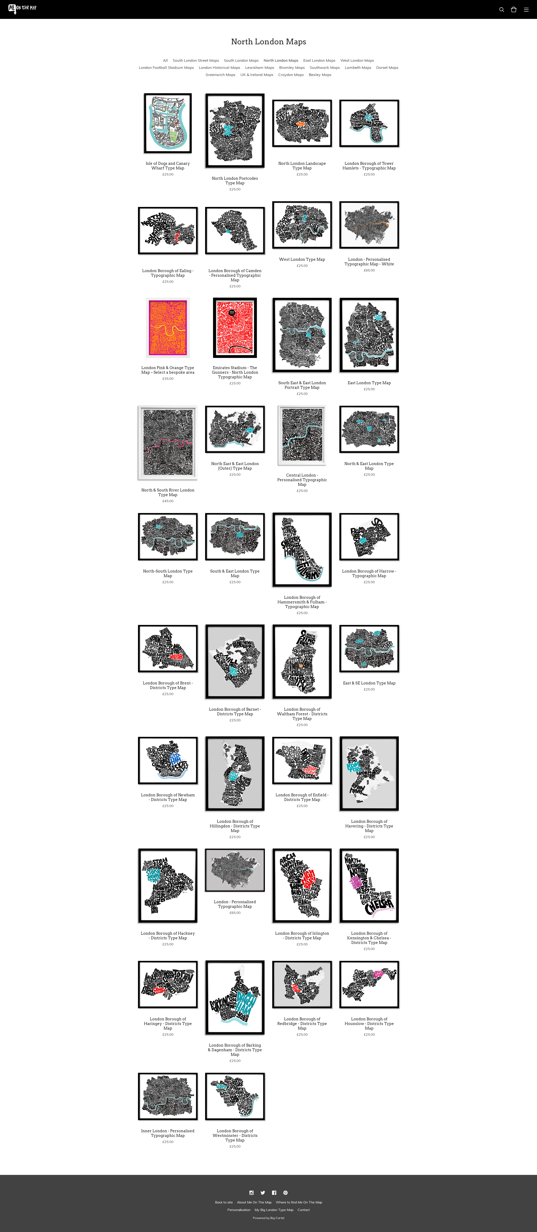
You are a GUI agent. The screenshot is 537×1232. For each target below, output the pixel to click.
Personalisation (238, 1210)
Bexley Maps (320, 74)
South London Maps (241, 60)
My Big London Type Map (274, 1210)
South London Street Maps (196, 60)
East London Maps (319, 60)
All (165, 60)
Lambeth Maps (358, 67)
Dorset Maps (387, 67)
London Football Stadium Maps (166, 67)
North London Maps (281, 60)
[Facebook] (274, 1193)
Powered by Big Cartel (268, 1218)
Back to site (224, 1202)
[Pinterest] (285, 1193)
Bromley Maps (292, 67)
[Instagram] (251, 1193)
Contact (304, 1210)
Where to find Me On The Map (299, 1202)
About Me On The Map (254, 1202)
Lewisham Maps (259, 67)
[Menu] (526, 9)
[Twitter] (263, 1193)
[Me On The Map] (22, 9)
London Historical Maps (219, 67)
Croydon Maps (291, 74)
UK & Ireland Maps (256, 74)
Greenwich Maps (220, 74)
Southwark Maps (325, 67)
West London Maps (357, 60)
